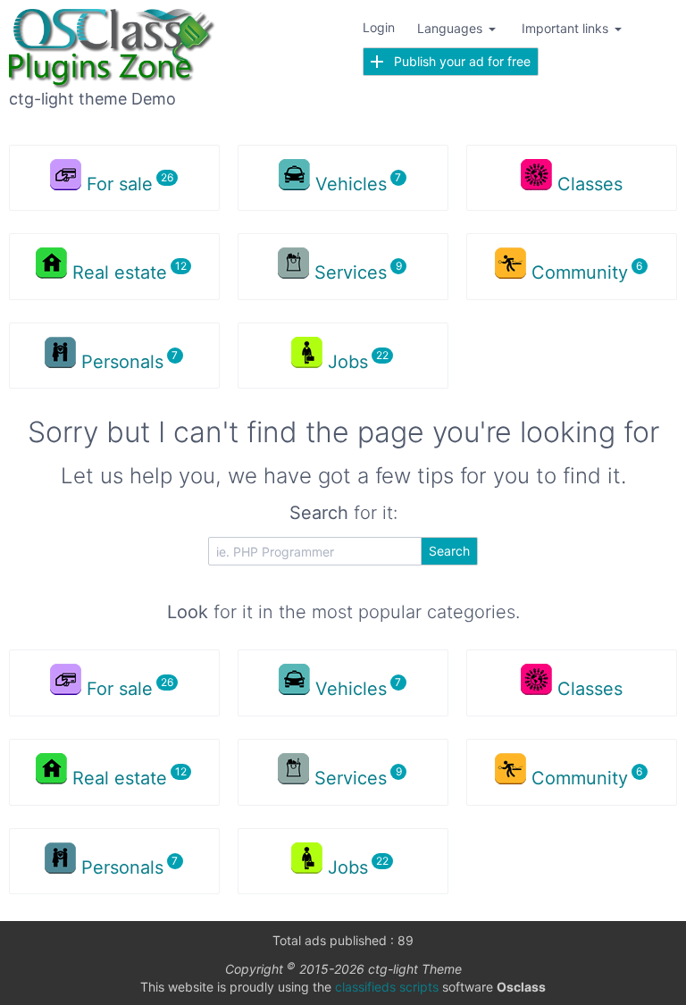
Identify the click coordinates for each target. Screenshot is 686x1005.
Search (449, 550)
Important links (567, 28)
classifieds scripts (387, 986)
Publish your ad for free (457, 61)
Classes (590, 184)
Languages (451, 28)
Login (379, 27)
